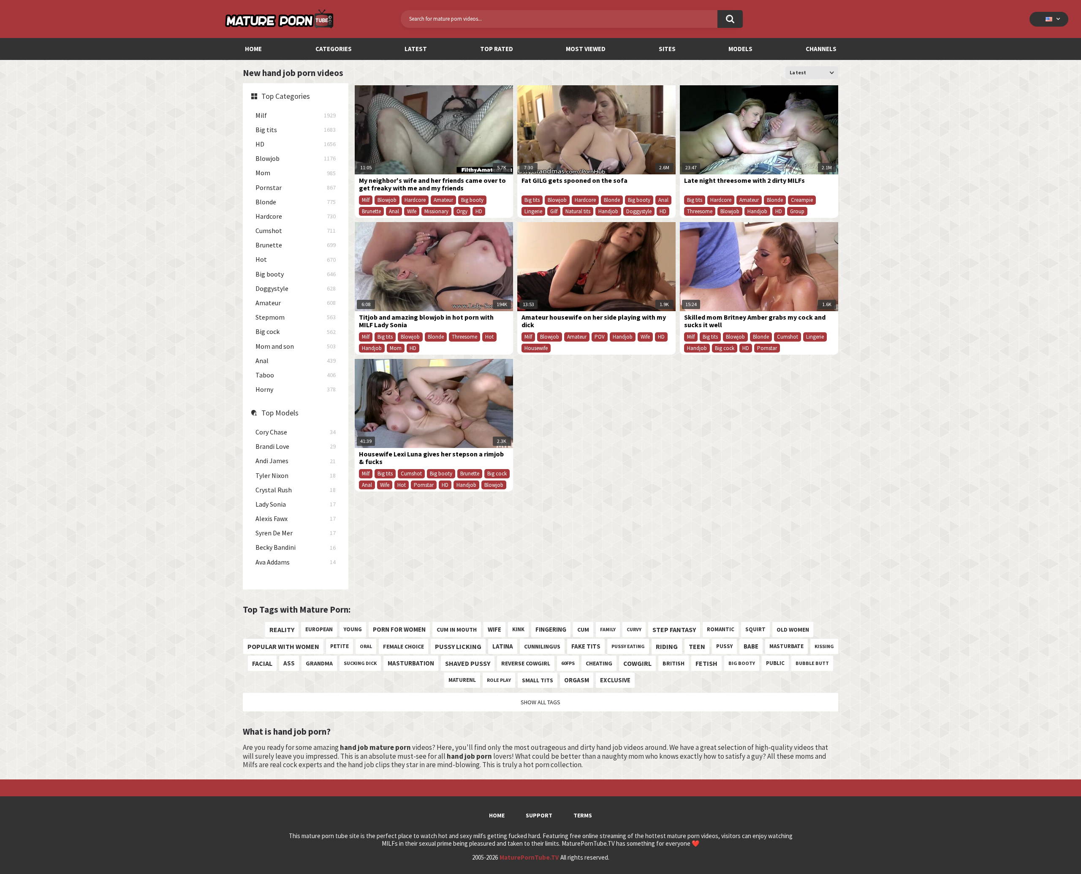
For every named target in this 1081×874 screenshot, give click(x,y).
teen (697, 646)
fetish (706, 663)
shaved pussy (467, 663)
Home (253, 49)
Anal (295, 361)
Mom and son (295, 346)
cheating (599, 663)
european (319, 629)
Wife (411, 211)
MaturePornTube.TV (529, 857)
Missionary (436, 211)
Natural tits (577, 211)
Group (797, 211)
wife (494, 629)
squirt (755, 629)
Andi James (295, 461)
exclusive (615, 680)
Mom (295, 173)
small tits (537, 680)
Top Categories (285, 96)
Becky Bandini (295, 547)
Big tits (295, 130)
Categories (333, 49)
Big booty (295, 274)
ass (289, 663)
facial (262, 663)
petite (339, 646)
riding (667, 646)
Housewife (536, 348)
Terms (582, 815)
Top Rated (496, 49)
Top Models (280, 413)
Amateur (295, 303)
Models (740, 49)
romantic (720, 629)
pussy (724, 646)
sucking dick (360, 663)
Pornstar (295, 188)
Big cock (295, 332)
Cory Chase (295, 432)
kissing (824, 646)
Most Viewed (586, 49)
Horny (295, 389)
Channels (821, 49)
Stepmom (295, 317)
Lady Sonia (295, 504)
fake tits (585, 646)
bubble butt (812, 663)
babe (751, 646)
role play (499, 680)
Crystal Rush (295, 490)
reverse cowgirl (525, 663)
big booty (741, 663)
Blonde (295, 202)
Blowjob (295, 159)
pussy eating (628, 646)
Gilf (553, 211)
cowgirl (637, 663)
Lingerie (533, 211)
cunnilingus (542, 646)
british (673, 663)
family (608, 629)
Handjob (608, 211)
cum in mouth (457, 629)
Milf (295, 115)
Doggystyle (295, 289)
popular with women (283, 646)
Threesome (699, 211)
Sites (667, 49)
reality (281, 629)
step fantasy (674, 629)
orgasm (576, 680)
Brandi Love (295, 446)
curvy (634, 629)
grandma (319, 663)
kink (518, 629)
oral (366, 646)
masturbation (411, 663)
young (353, 629)
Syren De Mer (295, 533)
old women (793, 629)
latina (502, 646)
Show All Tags (540, 702)
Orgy (461, 211)
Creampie (802, 200)
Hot (295, 259)
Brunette (295, 245)
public (775, 663)
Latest (416, 49)
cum (583, 629)
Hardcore (295, 216)
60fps (568, 663)
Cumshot (295, 231)
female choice (403, 646)
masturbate (786, 646)
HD (295, 144)
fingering (550, 629)
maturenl (462, 680)
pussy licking (458, 646)
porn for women (399, 629)
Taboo (295, 375)
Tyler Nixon (295, 476)
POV (600, 336)
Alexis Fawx (295, 519)
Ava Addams (295, 562)
